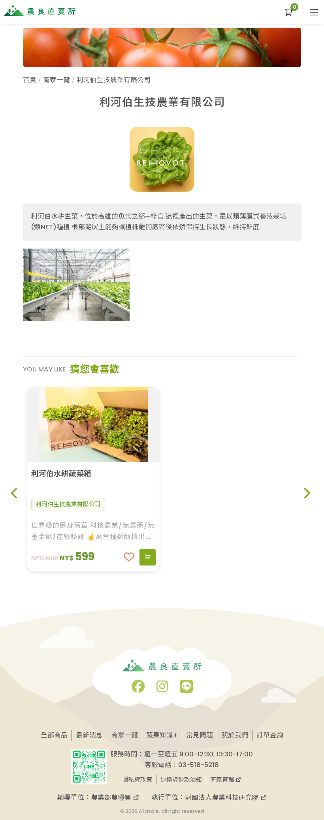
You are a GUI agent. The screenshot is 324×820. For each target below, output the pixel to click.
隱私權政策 (137, 780)
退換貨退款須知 (181, 780)
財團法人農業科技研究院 (222, 797)
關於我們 (234, 735)
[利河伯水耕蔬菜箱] (93, 424)
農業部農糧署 (112, 797)
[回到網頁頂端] (305, 786)
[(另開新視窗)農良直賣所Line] (186, 689)
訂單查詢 (269, 735)
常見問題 (199, 735)
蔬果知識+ (162, 735)
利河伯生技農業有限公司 (68, 504)
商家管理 (222, 780)
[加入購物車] (147, 557)
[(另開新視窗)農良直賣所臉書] (138, 689)
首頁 (29, 80)
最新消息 (89, 735)
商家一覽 (56, 80)
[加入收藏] (129, 557)
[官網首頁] (39, 10)
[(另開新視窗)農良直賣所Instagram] (162, 689)
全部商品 (54, 735)
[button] (288, 12)
